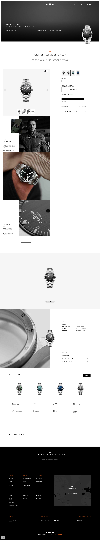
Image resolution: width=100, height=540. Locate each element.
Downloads (25, 498)
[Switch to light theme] (45, 71)
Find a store (17, 4)
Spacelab (10, 498)
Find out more (19, 417)
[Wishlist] (81, 4)
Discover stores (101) (72, 493)
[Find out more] (19, 400)
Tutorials (24, 481)
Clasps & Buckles (39, 481)
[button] (11, 4)
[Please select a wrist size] (73, 99)
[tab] (87, 375)
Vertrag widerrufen (58, 534)
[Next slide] (47, 90)
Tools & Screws (39, 482)
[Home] (50, 4)
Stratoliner (11, 482)
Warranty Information (27, 478)
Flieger (10, 481)
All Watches (11, 478)
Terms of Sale (51, 534)
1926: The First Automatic (13, 505)
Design (10, 495)
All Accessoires (39, 478)
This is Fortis (11, 502)
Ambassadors (25, 495)
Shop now (10, 34)
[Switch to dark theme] (47, 71)
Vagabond (11, 485)
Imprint (39, 534)
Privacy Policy (44, 534)
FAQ (23, 482)
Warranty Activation (26, 485)
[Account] (87, 4)
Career (10, 499)
